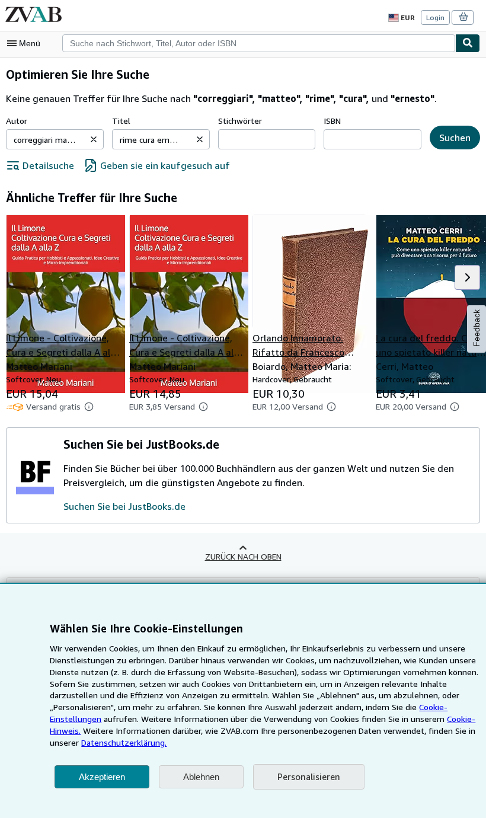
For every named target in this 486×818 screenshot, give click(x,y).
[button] (93, 139)
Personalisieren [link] (308, 776)
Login (435, 17)
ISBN (332, 121)
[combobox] (258, 43)
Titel (121, 121)
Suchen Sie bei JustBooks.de (124, 506)
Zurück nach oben (243, 556)
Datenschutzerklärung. (124, 742)
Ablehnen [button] (201, 777)
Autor (16, 121)
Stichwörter (240, 121)
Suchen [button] (455, 137)
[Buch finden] (467, 43)
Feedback (476, 328)
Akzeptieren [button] (102, 777)
